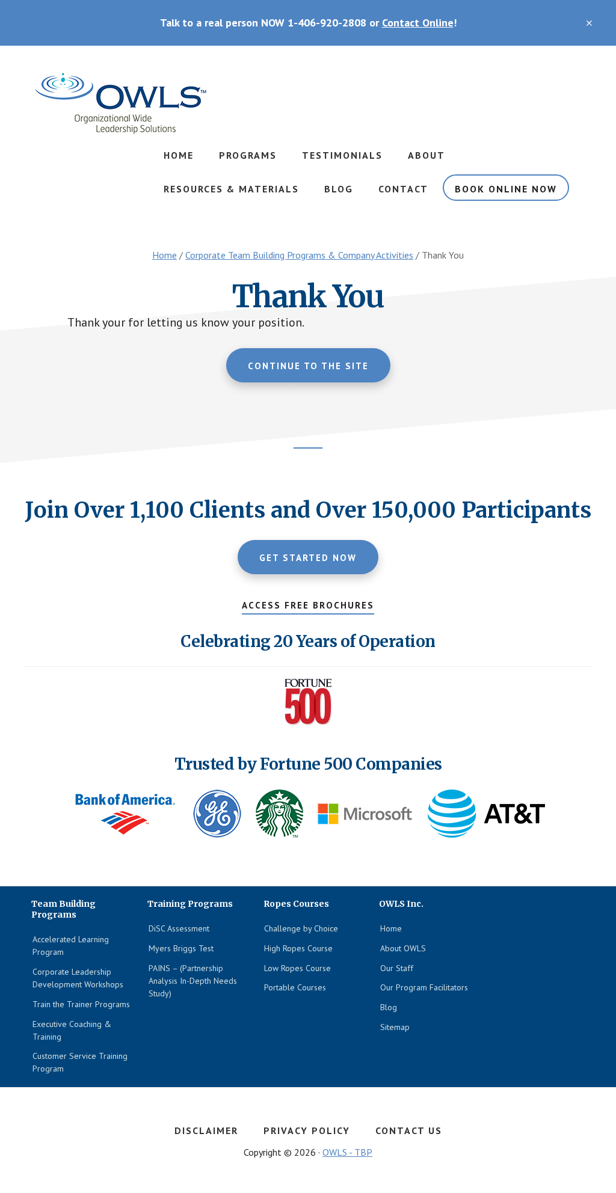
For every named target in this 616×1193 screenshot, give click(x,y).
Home (391, 928)
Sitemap (395, 1027)
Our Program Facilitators (424, 987)
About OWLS (403, 948)
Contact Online (418, 22)
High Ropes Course (298, 948)
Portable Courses (295, 987)
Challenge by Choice (301, 928)
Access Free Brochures (308, 605)
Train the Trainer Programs (81, 1004)
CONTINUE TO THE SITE (308, 366)
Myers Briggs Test (181, 948)
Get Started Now (308, 557)
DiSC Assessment (179, 928)
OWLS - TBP (347, 1152)
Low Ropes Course (297, 968)
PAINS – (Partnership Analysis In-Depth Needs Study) (193, 981)
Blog (388, 1007)
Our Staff (396, 968)
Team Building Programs (120, 104)
